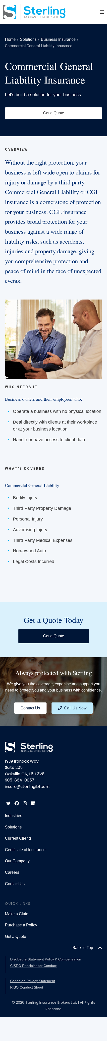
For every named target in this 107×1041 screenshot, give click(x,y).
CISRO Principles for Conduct (33, 966)
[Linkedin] (33, 803)
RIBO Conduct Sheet (26, 987)
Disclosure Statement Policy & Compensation (45, 959)
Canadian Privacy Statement (32, 981)
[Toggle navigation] (102, 12)
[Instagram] (24, 803)
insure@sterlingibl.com (27, 786)
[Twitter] (8, 803)
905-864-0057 (19, 780)
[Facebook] (16, 803)
